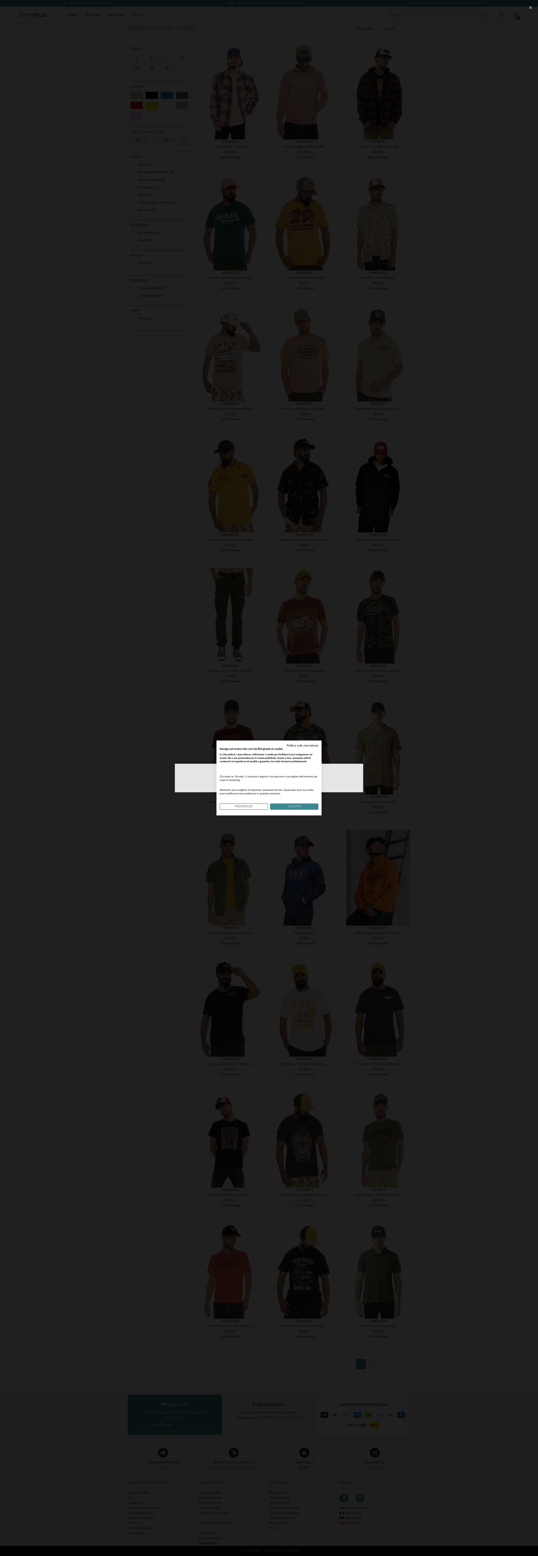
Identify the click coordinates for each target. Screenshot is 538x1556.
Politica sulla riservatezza (302, 745)
